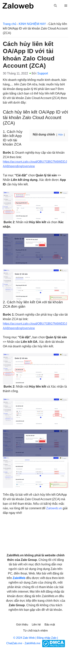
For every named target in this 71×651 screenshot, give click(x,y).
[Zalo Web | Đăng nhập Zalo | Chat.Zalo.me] (18, 5)
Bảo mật (49, 624)
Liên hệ (36, 624)
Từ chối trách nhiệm (35, 630)
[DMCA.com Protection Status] (53, 643)
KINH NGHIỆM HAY (32, 24)
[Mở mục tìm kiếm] (55, 5)
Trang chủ (9, 24)
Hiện (60, 134)
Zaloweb (52, 508)
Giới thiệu (22, 624)
